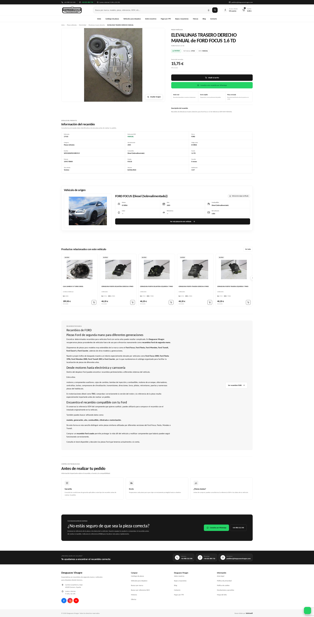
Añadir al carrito (213, 78)
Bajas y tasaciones (182, 19)
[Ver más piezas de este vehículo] (88, 211)
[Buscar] (215, 10)
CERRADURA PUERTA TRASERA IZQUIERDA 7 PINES (232, 286)
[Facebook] (63, 600)
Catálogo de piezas (112, 19)
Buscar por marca (137, 585)
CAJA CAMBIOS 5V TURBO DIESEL (73, 286)
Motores (134, 595)
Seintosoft (249, 613)
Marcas (195, 19)
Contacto (213, 19)
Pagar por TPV (166, 19)
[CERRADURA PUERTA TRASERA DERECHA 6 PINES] (195, 269)
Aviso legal (220, 576)
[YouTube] (76, 600)
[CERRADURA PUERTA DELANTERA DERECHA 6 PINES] (118, 269)
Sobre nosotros (150, 19)
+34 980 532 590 (238, 528)
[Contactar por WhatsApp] (307, 610)
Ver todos (248, 249)
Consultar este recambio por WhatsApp (213, 85)
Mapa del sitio (222, 595)
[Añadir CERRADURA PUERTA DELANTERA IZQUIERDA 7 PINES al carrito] (171, 302)
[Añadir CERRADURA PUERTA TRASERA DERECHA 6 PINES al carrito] (209, 302)
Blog (204, 19)
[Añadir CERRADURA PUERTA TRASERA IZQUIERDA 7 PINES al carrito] (248, 302)
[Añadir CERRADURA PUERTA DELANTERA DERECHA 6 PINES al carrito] (132, 302)
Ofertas (133, 599)
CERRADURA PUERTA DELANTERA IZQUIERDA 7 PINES (156, 286)
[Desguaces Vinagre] (72, 10)
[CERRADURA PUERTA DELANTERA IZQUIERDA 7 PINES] (157, 269)
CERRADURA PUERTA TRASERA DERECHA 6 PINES (194, 286)
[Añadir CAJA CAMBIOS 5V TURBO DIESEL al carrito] (94, 302)
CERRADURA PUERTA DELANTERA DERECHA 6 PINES (117, 286)
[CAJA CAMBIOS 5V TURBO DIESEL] (80, 269)
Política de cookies (223, 585)
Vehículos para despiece (132, 19)
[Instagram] (70, 600)
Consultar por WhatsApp (218, 528)
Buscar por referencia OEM (140, 590)
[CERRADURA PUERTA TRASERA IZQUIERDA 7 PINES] (234, 269)
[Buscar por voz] (208, 10)
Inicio (99, 19)
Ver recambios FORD (235, 385)
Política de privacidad (224, 581)
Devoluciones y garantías (225, 590)
